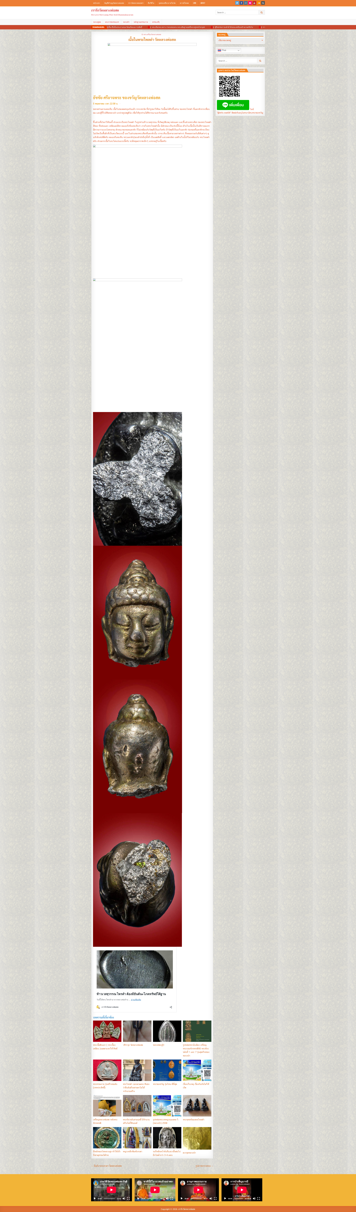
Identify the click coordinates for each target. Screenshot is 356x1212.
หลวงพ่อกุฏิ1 (159, 1045)
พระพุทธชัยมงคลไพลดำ (193, 1119)
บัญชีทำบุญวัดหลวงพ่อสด (114, 3)
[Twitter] (237, 3)
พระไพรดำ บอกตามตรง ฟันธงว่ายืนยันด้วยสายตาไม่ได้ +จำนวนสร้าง (136, 1088)
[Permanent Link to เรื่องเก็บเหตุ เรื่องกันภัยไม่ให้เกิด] (197, 1070)
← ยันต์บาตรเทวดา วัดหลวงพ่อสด (106, 1165)
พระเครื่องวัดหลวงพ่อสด (152, 34)
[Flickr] (250, 3)
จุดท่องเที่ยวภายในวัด (167, 3)
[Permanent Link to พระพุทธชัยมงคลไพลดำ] (197, 1105)
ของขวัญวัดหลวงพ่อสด (141, 97)
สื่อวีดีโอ (151, 3)
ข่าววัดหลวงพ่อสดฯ (135, 3)
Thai (223, 50)
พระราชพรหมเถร (112, 22)
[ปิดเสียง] (124, 1198)
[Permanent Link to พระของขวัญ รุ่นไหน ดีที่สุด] (167, 1070)
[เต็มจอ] (128, 1198)
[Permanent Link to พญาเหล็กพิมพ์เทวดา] (137, 1137)
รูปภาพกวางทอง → (204, 1165)
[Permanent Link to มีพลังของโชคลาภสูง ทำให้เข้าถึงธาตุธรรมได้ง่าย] (107, 1137)
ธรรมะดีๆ (156, 22)
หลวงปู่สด (97, 22)
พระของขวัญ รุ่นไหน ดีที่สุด (165, 1084)
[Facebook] (241, 3)
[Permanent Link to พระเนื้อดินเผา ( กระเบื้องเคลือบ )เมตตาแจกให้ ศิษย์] (107, 1031)
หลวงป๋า (126, 22)
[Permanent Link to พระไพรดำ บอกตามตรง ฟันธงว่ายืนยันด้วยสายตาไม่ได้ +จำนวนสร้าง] (137, 1070)
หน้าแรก (96, 3)
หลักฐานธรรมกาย (141, 22)
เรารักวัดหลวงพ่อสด (105, 10)
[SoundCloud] (258, 3)
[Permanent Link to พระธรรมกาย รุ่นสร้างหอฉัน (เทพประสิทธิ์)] (107, 1070)
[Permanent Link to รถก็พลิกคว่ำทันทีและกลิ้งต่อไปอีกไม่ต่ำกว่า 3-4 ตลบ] (167, 1137)
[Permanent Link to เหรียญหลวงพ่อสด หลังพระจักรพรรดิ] (107, 1105)
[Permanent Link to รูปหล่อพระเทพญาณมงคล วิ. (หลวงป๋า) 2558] (167, 1105)
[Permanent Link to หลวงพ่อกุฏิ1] (167, 1031)
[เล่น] (94, 1198)
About (203, 3)
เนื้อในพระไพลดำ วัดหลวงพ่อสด (152, 39)
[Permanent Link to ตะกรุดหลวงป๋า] (197, 1138)
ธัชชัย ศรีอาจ (103, 97)
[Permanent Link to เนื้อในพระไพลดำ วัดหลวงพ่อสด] (152, 68)
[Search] (263, 3)
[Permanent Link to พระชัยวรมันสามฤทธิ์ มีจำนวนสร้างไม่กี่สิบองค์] (137, 1105)
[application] (111, 1189)
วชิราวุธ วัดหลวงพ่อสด (133, 1045)
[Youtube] (254, 3)
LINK (194, 3)
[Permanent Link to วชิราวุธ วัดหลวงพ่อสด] (137, 1031)
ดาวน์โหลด (184, 3)
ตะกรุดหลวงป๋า (189, 1152)
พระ (117, 97)
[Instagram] (246, 3)
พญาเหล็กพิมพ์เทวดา (132, 1151)
